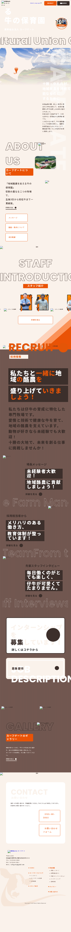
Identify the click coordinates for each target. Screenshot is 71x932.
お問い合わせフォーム (50, 830)
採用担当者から (55, 873)
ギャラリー (53, 886)
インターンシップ (55, 879)
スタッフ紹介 (34, 886)
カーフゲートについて (36, 873)
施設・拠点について (17, 227)
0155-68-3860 (49, 816)
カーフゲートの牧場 (36, 878)
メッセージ (13, 217)
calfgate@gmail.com (17, 864)
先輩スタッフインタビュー (58, 876)
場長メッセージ (55, 870)
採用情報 (52, 868)
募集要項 (18, 668)
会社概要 (12, 237)
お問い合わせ (54, 892)
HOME (32, 868)
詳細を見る (9, 207)
